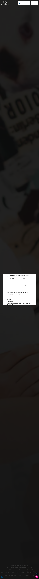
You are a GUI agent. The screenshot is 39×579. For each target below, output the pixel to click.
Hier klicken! (10, 301)
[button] (36, 576)
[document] (19, 289)
